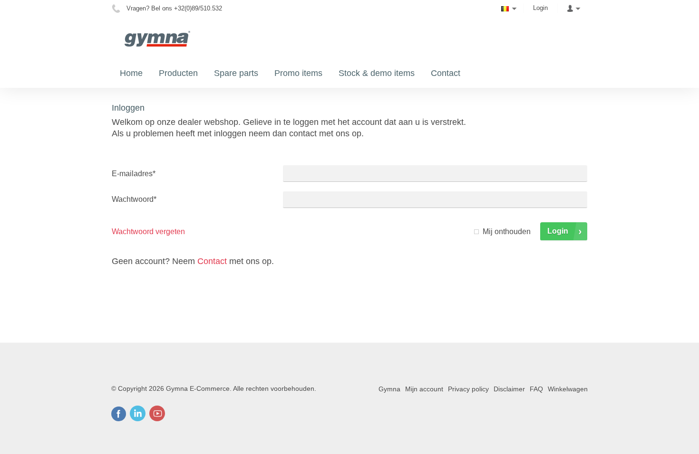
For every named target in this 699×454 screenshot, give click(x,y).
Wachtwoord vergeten (148, 231)
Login (540, 7)
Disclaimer (509, 389)
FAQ (536, 389)
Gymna (389, 389)
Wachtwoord (134, 199)
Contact (212, 261)
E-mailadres (133, 174)
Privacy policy (468, 389)
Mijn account (424, 389)
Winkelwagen (568, 389)
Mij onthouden (507, 231)
